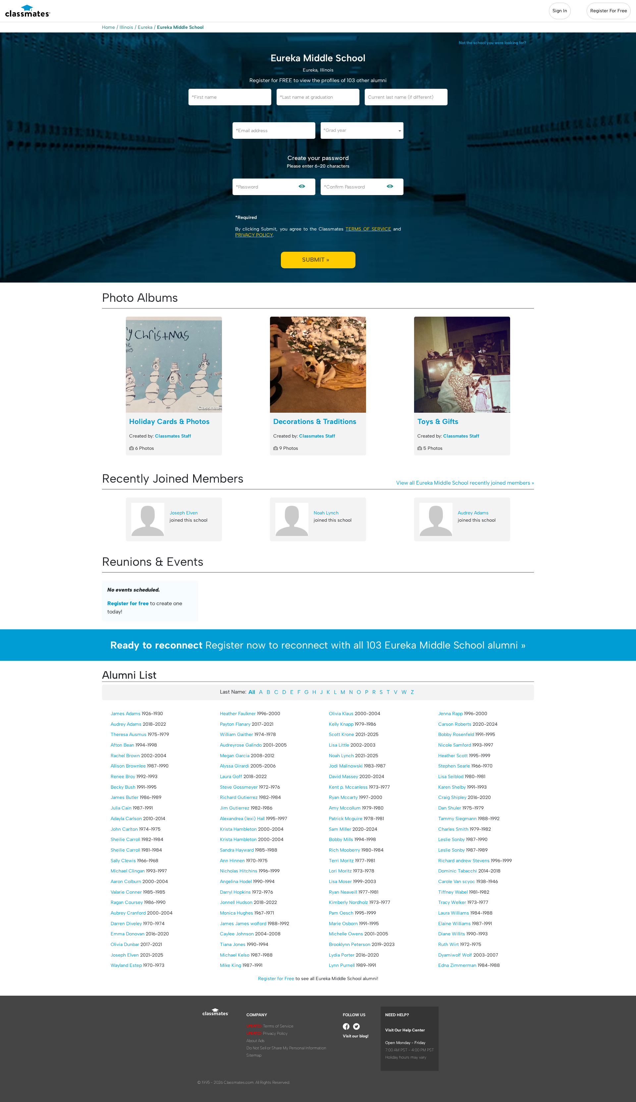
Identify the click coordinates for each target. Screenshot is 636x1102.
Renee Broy (123, 776)
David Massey (343, 776)
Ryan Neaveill (343, 892)
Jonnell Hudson (236, 902)
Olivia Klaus (341, 713)
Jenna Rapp (450, 713)
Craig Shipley (452, 797)
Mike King (230, 965)
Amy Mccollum (345, 808)
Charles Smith (453, 829)
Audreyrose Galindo (241, 745)
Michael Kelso (234, 955)
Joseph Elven (184, 513)
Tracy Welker (452, 902)
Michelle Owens (346, 934)
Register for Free (276, 978)
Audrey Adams (473, 513)
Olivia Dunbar (125, 944)
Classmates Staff (173, 436)
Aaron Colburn (126, 881)
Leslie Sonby (451, 839)
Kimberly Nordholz (348, 902)
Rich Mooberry (344, 850)
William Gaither (236, 734)
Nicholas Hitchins (238, 871)
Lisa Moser (340, 881)
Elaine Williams (454, 923)
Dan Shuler (449, 808)
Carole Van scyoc (456, 881)
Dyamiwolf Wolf (455, 955)
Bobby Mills (341, 839)
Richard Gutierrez (239, 797)
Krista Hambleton (238, 829)
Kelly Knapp (341, 724)
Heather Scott (453, 756)
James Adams (125, 713)
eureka (145, 27)
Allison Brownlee (128, 766)
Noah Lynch (326, 513)
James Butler (124, 797)
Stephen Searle (454, 766)
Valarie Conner (126, 892)
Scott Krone (341, 734)
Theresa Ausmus (128, 734)
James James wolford (243, 923)
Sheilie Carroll (125, 839)
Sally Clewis (123, 861)
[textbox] (362, 130)
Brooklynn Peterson (349, 944)
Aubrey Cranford (128, 913)
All (251, 692)
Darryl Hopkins (235, 892)
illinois (126, 27)
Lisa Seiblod (450, 776)
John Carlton (124, 829)
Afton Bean (122, 745)
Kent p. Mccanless (348, 787)
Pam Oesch (341, 913)
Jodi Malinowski (346, 766)
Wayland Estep (126, 965)
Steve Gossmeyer (239, 787)
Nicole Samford (454, 745)
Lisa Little (339, 745)
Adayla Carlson (126, 818)
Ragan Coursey (127, 902)
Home (108, 27)
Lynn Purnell (342, 965)
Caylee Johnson (237, 934)
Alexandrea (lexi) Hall (242, 818)
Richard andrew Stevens (464, 861)
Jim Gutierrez (234, 808)
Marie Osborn (343, 923)
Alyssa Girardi (234, 766)
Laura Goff (231, 776)
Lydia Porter (341, 955)
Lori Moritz (340, 871)
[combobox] (362, 130)
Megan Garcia (234, 756)
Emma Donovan (127, 934)
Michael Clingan (128, 871)
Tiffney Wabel (453, 892)
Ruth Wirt (448, 944)
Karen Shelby (452, 787)
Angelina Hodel (236, 881)
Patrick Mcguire (345, 818)
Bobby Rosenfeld (456, 734)
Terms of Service (368, 229)
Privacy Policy (254, 235)
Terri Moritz (341, 861)
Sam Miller (340, 829)
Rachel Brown (125, 756)
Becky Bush (123, 787)
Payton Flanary (235, 724)
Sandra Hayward (237, 850)
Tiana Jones (232, 944)
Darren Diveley (126, 923)
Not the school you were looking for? (492, 42)
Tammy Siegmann (457, 818)
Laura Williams (453, 913)
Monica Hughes (236, 913)
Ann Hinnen (232, 861)
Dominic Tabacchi (457, 871)
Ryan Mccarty (343, 797)
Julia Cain (121, 808)
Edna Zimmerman (457, 965)
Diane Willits (451, 934)
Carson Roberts (454, 724)
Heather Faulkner (238, 713)
